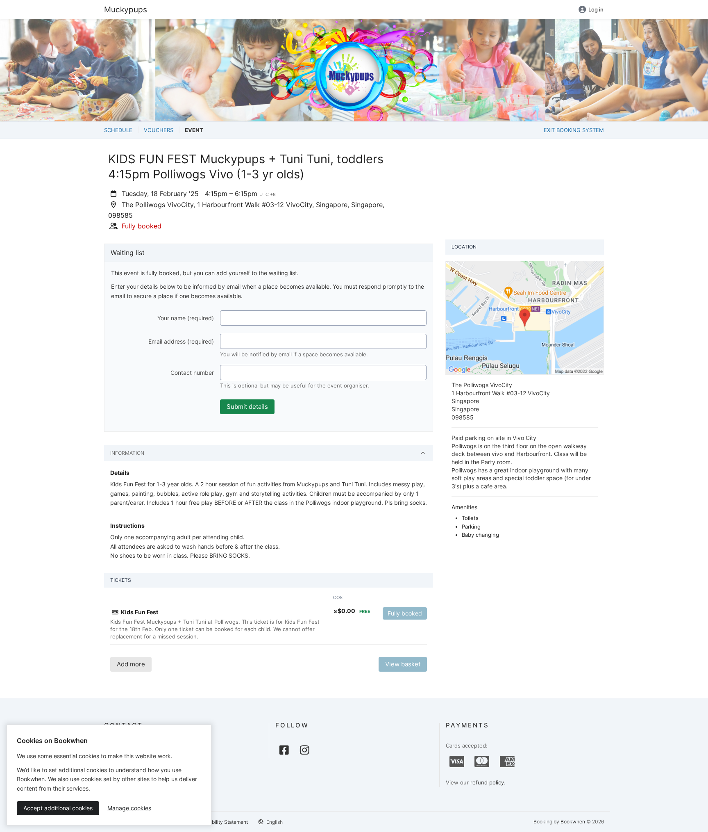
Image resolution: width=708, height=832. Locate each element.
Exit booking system (574, 130)
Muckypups (125, 9)
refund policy (487, 782)
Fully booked (405, 613)
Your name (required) (185, 318)
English (274, 822)
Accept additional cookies (58, 808)
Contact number (192, 372)
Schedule (118, 130)
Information (127, 453)
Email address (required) (181, 341)
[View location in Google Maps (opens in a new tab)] (525, 317)
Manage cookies (129, 808)
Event (194, 130)
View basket (402, 664)
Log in (596, 9)
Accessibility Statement (221, 822)
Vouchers (158, 130)
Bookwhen (572, 821)
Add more (131, 664)
